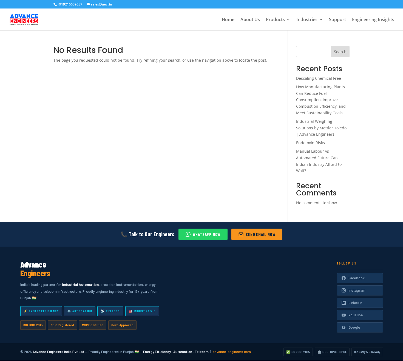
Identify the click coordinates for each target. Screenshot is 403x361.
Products (275, 20)
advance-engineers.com (232, 351)
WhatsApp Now (207, 234)
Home (228, 20)
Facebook (356, 278)
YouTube (355, 315)
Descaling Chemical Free (318, 78)
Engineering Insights (373, 20)
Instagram (356, 290)
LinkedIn (355, 302)
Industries (306, 20)
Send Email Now (260, 234)
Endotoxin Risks (310, 142)
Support (337, 20)
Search (340, 51)
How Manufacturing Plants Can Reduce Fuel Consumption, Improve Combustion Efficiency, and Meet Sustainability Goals (321, 99)
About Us (250, 20)
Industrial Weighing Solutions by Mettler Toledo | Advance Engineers (321, 128)
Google (354, 327)
